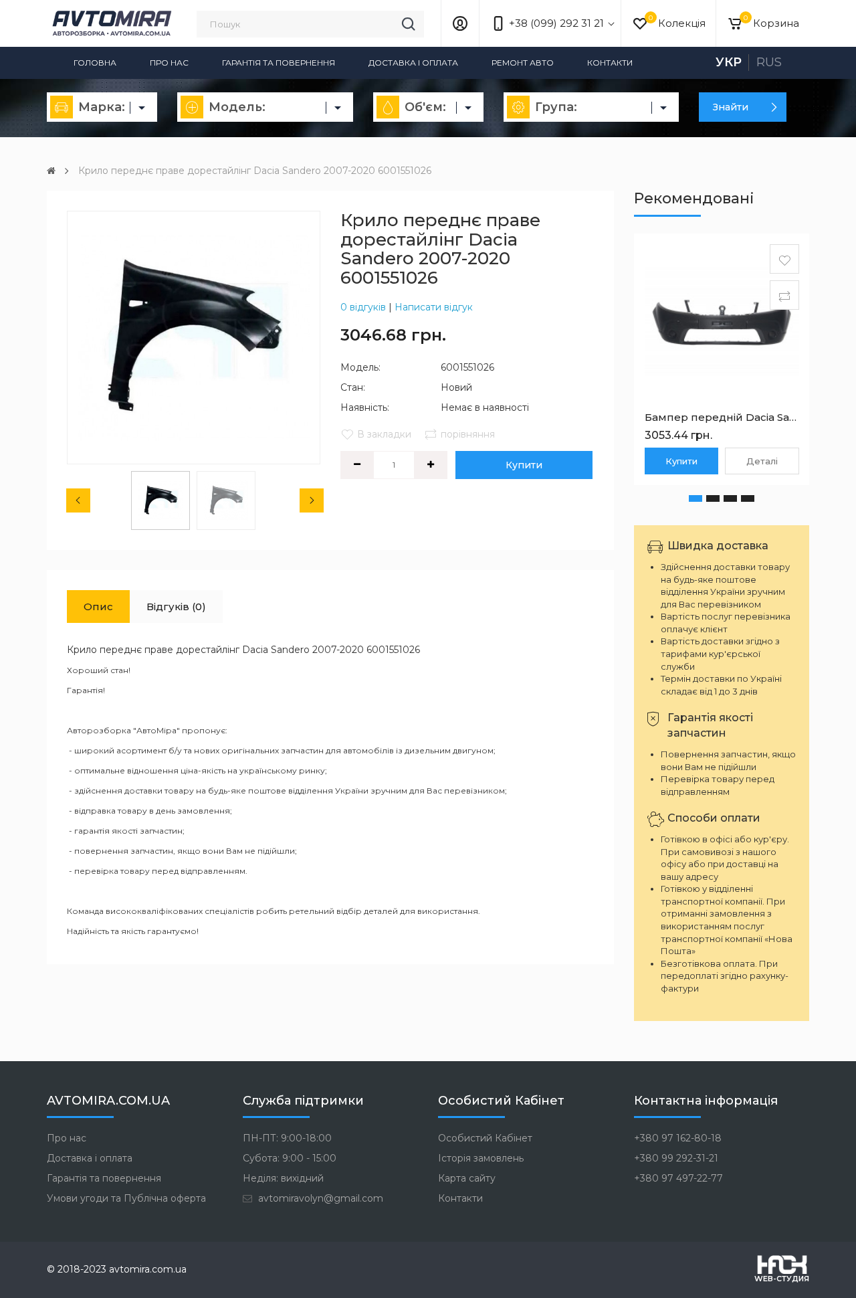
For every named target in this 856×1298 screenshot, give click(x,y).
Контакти (610, 63)
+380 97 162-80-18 (678, 1138)
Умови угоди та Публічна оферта (126, 1198)
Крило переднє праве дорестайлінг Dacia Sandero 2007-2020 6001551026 (254, 171)
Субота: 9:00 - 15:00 (289, 1158)
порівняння (468, 434)
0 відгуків (363, 307)
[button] (695, 498)
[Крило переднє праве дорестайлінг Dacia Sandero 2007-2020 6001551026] (194, 337)
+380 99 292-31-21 (676, 1158)
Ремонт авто (523, 63)
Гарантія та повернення (278, 63)
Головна (95, 63)
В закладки (384, 434)
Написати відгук (434, 307)
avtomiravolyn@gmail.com (319, 1198)
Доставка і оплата (413, 63)
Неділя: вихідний (283, 1178)
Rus (769, 62)
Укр (729, 62)
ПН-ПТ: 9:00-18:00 (287, 1138)
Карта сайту (467, 1178)
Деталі (762, 461)
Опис (98, 606)
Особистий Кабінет (485, 1138)
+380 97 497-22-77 (678, 1178)
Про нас (169, 63)
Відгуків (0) (176, 606)
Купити (524, 465)
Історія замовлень (481, 1158)
